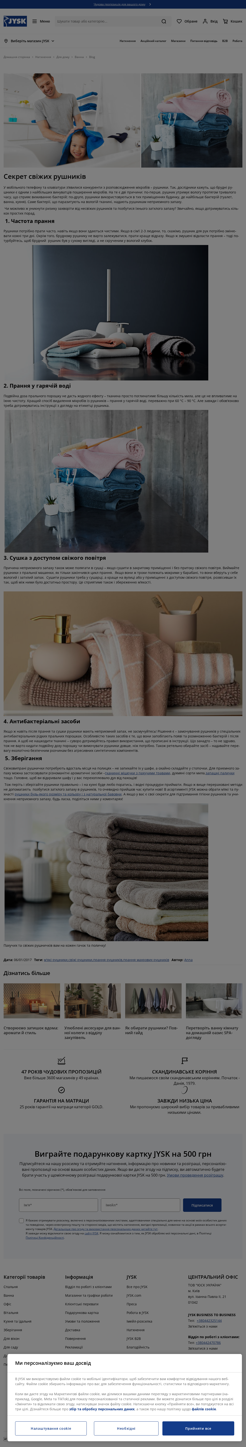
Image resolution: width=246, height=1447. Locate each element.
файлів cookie (204, 1409)
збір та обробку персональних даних (102, 1409)
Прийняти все (198, 1428)
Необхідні (126, 1428)
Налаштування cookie (51, 1428)
